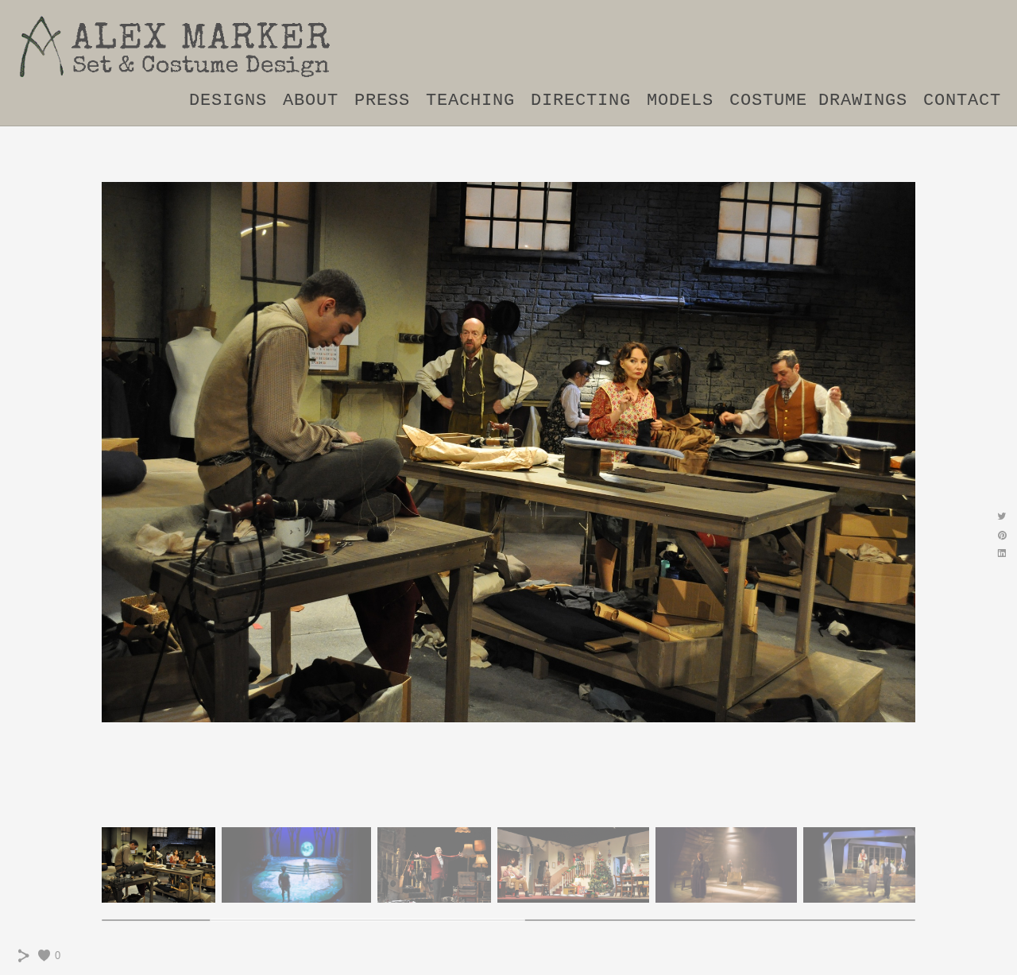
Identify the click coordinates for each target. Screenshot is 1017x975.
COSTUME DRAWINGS (818, 100)
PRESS (382, 100)
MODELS (680, 100)
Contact (962, 100)
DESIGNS (228, 100)
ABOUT (310, 100)
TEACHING (470, 100)
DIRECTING (581, 100)
